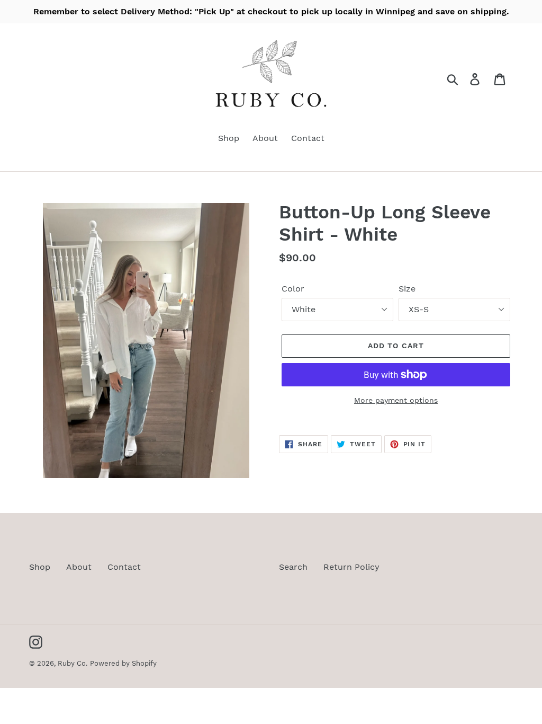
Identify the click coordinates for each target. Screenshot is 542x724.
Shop (39, 567)
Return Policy (351, 567)
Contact (124, 567)
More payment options (396, 400)
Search (293, 567)
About (79, 567)
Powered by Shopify (123, 663)
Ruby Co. (72, 663)
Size (407, 289)
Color (293, 289)
